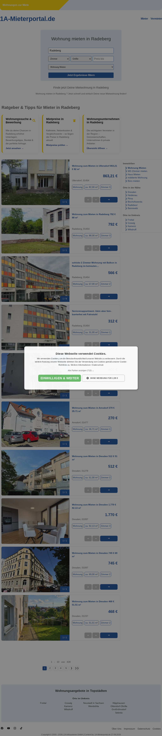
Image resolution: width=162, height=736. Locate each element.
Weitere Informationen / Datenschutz (87, 365)
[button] (81, 370)
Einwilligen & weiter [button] (59, 378)
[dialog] (81, 368)
